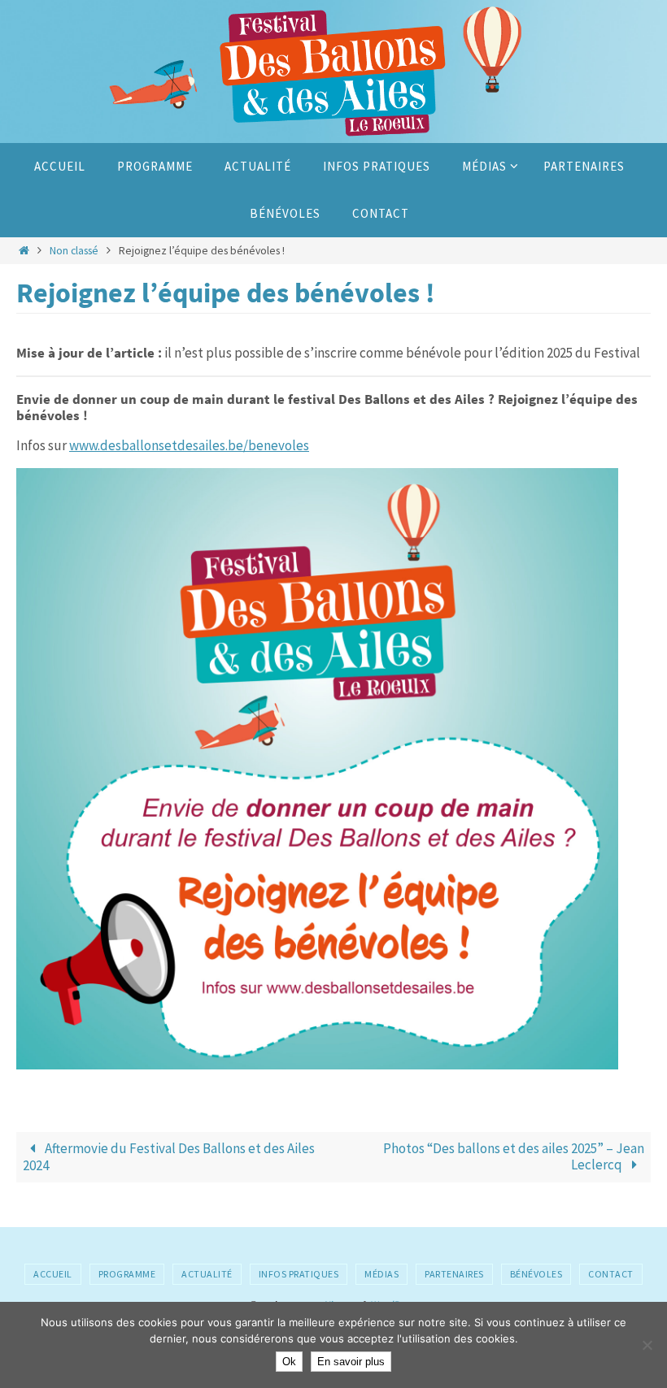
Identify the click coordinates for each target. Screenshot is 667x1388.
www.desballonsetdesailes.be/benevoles (189, 445)
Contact (611, 1274)
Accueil (52, 1274)
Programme (127, 1274)
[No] (647, 1345)
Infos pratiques (299, 1274)
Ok (289, 1361)
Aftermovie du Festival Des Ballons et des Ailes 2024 (169, 1156)
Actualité (207, 1274)
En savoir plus (351, 1361)
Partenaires (454, 1274)
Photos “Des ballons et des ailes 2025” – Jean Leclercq (513, 1156)
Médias (381, 1274)
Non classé (74, 251)
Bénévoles (536, 1274)
